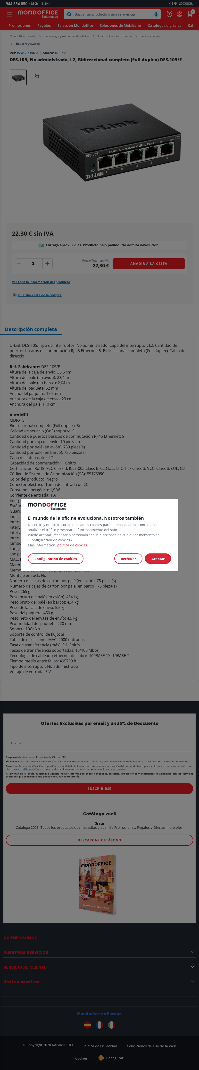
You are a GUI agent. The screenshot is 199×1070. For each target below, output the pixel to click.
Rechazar (128, 558)
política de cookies (72, 545)
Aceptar (158, 558)
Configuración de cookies (55, 558)
